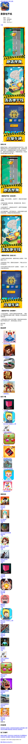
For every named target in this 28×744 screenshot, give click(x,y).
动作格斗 (7, 728)
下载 (2, 25)
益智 (21, 737)
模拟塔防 (10, 729)
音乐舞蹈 (5, 729)
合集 (12, 1)
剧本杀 (3, 737)
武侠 (24, 737)
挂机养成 (20, 729)
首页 (2, 1)
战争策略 (22, 728)
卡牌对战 (13, 737)
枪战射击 (17, 728)
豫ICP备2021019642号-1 (6, 742)
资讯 (9, 1)
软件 (7, 1)
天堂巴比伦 (10, 735)
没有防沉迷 (17, 735)
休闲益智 (12, 728)
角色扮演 (3, 728)
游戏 (4, 1)
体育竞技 (15, 729)
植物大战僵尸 (4, 735)
